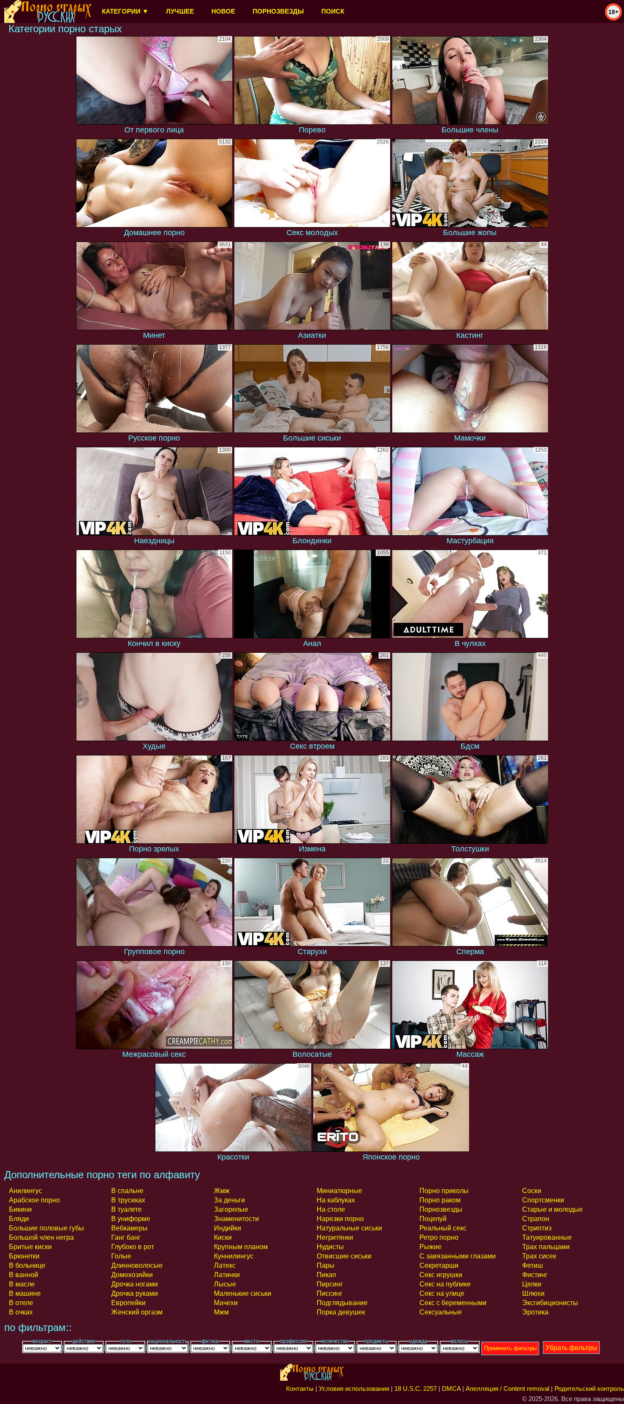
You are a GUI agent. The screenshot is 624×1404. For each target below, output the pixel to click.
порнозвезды (278, 11)
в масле (22, 1284)
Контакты (300, 1388)
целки (531, 1284)
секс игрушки (440, 1274)
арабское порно (34, 1200)
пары (325, 1265)
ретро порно (438, 1237)
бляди (19, 1218)
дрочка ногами (134, 1284)
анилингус (25, 1190)
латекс (225, 1265)
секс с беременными (452, 1302)
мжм (221, 1312)
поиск (332, 11)
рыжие (430, 1246)
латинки (227, 1274)
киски (223, 1237)
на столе (331, 1209)
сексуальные (440, 1312)
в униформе (130, 1218)
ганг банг (126, 1237)
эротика (535, 1312)
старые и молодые (552, 1209)
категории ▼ (125, 11)
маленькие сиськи (242, 1293)
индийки (227, 1228)
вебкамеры (129, 1228)
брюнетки (24, 1256)
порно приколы (444, 1190)
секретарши (438, 1265)
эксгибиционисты (550, 1302)
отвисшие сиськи (344, 1256)
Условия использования (354, 1388)
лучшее (180, 11)
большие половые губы (46, 1228)
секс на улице (441, 1293)
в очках (21, 1312)
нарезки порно (340, 1218)
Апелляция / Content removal (507, 1388)
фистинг (535, 1274)
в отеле (21, 1302)
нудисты (330, 1246)
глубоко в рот (132, 1246)
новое (223, 11)
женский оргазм (137, 1312)
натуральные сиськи (349, 1228)
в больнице (27, 1265)
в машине (25, 1293)
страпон (535, 1218)
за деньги (229, 1200)
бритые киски (30, 1246)
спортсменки (543, 1200)
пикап (326, 1274)
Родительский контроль (589, 1388)
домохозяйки (132, 1274)
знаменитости (236, 1218)
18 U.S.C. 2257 (415, 1388)
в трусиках (128, 1200)
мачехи (226, 1302)
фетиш (532, 1265)
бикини (20, 1209)
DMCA (451, 1388)
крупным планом (241, 1246)
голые (121, 1256)
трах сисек (539, 1256)
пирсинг (330, 1284)
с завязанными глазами (457, 1256)
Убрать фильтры (571, 1347)
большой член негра (41, 1237)
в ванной (23, 1274)
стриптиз (536, 1228)
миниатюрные (339, 1190)
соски (531, 1190)
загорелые (231, 1209)
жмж (222, 1190)
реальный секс (443, 1228)
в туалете (126, 1209)
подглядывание (342, 1302)
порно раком (440, 1200)
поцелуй (433, 1218)
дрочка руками (134, 1293)
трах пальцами (546, 1246)
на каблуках (336, 1200)
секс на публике (445, 1284)
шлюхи (533, 1293)
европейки (128, 1302)
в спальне (127, 1190)
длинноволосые (137, 1265)
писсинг (330, 1293)
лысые (225, 1284)
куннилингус (233, 1256)
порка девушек (341, 1312)
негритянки (335, 1237)
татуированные (547, 1237)
